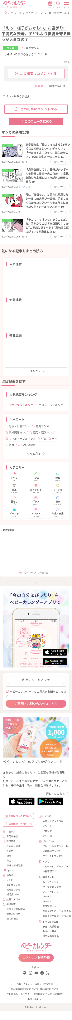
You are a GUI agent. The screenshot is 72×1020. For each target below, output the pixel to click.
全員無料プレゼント (53, 850)
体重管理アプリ (51, 871)
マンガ (30, 13)
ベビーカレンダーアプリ (54, 866)
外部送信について (49, 988)
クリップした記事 (36, 572)
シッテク (47, 896)
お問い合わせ (34, 999)
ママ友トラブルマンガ (22, 439)
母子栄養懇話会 (51, 936)
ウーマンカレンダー (53, 886)
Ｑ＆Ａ (10, 870)
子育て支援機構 (51, 926)
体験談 (10, 875)
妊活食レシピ (13, 894)
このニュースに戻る (38, 121)
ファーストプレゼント (54, 855)
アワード (47, 825)
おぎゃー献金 (49, 931)
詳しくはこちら (55, 793)
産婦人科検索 (13, 913)
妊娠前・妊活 (13, 846)
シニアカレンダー (52, 891)
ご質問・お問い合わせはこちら (36, 703)
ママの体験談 (28, 445)
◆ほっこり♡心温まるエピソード (27, 54)
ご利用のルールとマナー (36, 679)
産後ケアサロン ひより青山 (54, 911)
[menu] (67, 5)
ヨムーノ (47, 901)
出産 (54, 439)
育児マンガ (32, 48)
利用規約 (58, 994)
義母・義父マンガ (44, 432)
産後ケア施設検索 (16, 908)
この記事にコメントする (38, 73)
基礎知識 (11, 841)
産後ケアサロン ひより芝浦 (54, 915)
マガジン (47, 830)
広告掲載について (42, 994)
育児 (9, 860)
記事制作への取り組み (20, 815)
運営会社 (48, 983)
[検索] (58, 5)
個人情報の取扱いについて (24, 988)
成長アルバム (13, 899)
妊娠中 (10, 850)
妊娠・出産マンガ (19, 426)
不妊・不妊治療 (15, 865)
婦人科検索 (12, 918)
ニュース (16, 13)
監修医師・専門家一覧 (20, 823)
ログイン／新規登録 (36, 957)
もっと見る (34, 371)
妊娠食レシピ (13, 889)
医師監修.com (50, 906)
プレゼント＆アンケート (54, 846)
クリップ (61, 161)
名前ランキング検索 (53, 820)
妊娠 (43, 439)
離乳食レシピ (13, 884)
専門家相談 (12, 836)
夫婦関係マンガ (18, 432)
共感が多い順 (57, 86)
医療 (11, 445)
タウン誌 (47, 835)
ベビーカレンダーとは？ (29, 983)
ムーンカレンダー (52, 881)
